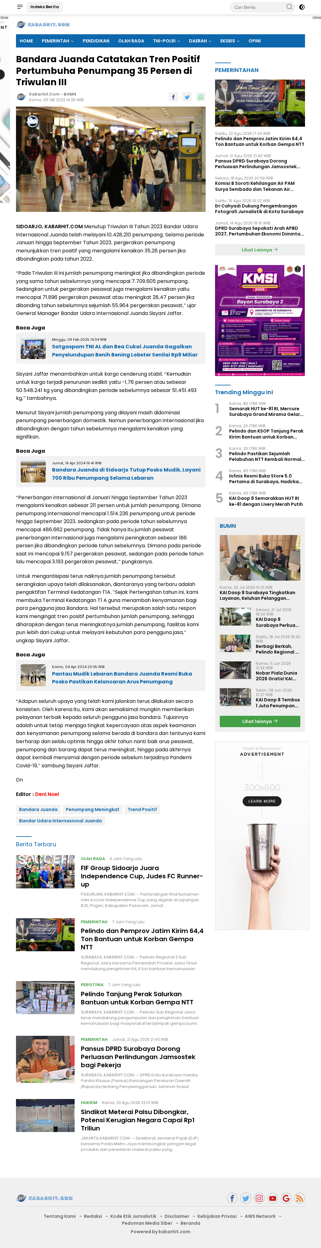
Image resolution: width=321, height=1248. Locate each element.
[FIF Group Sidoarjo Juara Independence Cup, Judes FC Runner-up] (45, 881)
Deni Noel (47, 794)
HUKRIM (89, 1103)
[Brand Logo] (42, 24)
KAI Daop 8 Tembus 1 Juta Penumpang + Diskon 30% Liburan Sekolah (278, 702)
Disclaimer (177, 1216)
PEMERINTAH (55, 41)
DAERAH (198, 41)
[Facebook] (232, 1198)
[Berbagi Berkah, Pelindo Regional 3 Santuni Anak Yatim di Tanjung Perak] (235, 643)
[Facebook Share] (173, 97)
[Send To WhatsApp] (201, 97)
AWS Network (260, 1216)
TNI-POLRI (164, 41)
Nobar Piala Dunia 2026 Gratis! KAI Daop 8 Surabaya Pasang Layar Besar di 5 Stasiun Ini (276, 676)
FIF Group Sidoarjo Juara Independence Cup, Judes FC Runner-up (142, 876)
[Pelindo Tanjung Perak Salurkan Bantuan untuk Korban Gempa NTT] (45, 1003)
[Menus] (20, 7)
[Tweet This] (187, 97)
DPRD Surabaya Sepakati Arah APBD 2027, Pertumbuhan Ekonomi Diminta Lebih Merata (257, 231)
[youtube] (272, 1198)
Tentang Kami (60, 1216)
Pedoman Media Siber (147, 1223)
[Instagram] (259, 1198)
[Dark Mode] (302, 7)
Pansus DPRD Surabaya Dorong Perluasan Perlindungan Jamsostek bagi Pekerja (138, 1056)
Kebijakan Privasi (217, 1216)
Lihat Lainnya (257, 250)
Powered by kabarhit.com (160, 1232)
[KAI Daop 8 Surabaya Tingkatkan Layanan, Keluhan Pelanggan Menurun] (260, 558)
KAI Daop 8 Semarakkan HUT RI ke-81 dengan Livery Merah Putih (266, 501)
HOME (26, 41)
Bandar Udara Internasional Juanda (60, 821)
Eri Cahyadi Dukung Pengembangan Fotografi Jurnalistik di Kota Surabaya (259, 208)
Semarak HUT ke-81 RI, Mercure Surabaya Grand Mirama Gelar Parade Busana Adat (264, 411)
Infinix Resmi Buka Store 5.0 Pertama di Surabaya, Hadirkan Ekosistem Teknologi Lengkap (265, 478)
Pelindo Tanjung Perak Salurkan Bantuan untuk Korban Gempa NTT (137, 998)
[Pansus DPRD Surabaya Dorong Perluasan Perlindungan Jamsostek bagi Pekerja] (45, 1062)
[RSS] (299, 1198)
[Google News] (286, 1198)
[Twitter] (245, 1198)
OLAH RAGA (131, 41)
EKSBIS (227, 41)
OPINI (255, 41)
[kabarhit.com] (44, 1198)
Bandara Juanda (38, 809)
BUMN (70, 94)
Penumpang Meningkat (92, 809)
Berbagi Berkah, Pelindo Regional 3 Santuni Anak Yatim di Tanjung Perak (277, 649)
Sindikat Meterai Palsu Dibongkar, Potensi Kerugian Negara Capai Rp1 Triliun (138, 1120)
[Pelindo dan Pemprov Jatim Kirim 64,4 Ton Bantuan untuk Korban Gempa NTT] (45, 945)
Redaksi (93, 1216)
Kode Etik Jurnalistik (133, 1216)
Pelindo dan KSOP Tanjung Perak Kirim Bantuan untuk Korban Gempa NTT (266, 433)
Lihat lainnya (257, 721)
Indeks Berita (44, 7)
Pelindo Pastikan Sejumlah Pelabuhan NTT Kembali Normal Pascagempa (265, 456)
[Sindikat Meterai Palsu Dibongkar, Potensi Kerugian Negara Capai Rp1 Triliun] (45, 1125)
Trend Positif (142, 809)
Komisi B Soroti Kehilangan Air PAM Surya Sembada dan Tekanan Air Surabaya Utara (255, 186)
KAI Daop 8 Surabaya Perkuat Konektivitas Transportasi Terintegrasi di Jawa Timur (276, 622)
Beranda (190, 1223)
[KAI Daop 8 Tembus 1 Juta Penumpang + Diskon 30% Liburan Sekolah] (235, 697)
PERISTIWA (92, 985)
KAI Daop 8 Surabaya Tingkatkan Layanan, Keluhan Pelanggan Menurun (257, 595)
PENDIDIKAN (96, 41)
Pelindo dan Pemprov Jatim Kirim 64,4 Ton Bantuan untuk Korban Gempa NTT (142, 939)
